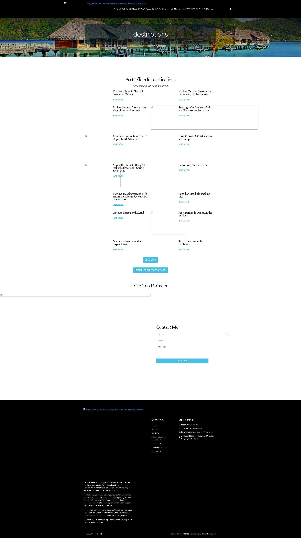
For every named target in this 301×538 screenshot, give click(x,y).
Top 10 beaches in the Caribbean (191, 243)
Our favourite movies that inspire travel (127, 243)
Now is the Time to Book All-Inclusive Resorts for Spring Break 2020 (129, 168)
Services (133, 9)
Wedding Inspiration (192, 9)
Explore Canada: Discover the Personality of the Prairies (195, 93)
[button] (150, 260)
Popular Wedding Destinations (152, 9)
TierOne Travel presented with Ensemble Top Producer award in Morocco (130, 196)
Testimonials (176, 9)
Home (115, 9)
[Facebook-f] (231, 9)
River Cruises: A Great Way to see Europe (195, 138)
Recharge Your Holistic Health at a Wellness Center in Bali (195, 109)
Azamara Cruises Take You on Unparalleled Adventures (130, 138)
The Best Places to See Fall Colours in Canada (128, 93)
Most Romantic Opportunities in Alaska (195, 214)
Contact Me (207, 9)
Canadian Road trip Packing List (194, 195)
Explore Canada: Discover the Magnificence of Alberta (129, 109)
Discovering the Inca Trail (193, 165)
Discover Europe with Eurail (128, 212)
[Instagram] (234, 9)
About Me (123, 9)
